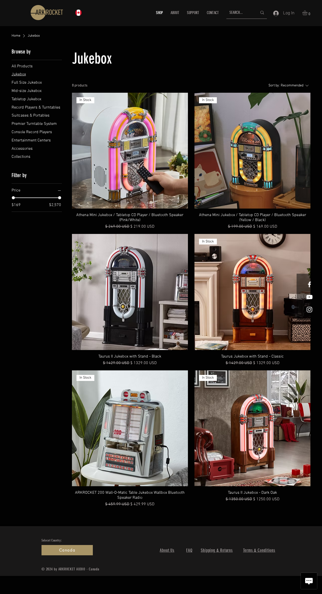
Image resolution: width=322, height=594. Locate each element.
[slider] (13, 198)
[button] (307, 12)
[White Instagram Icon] (309, 309)
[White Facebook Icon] (309, 284)
